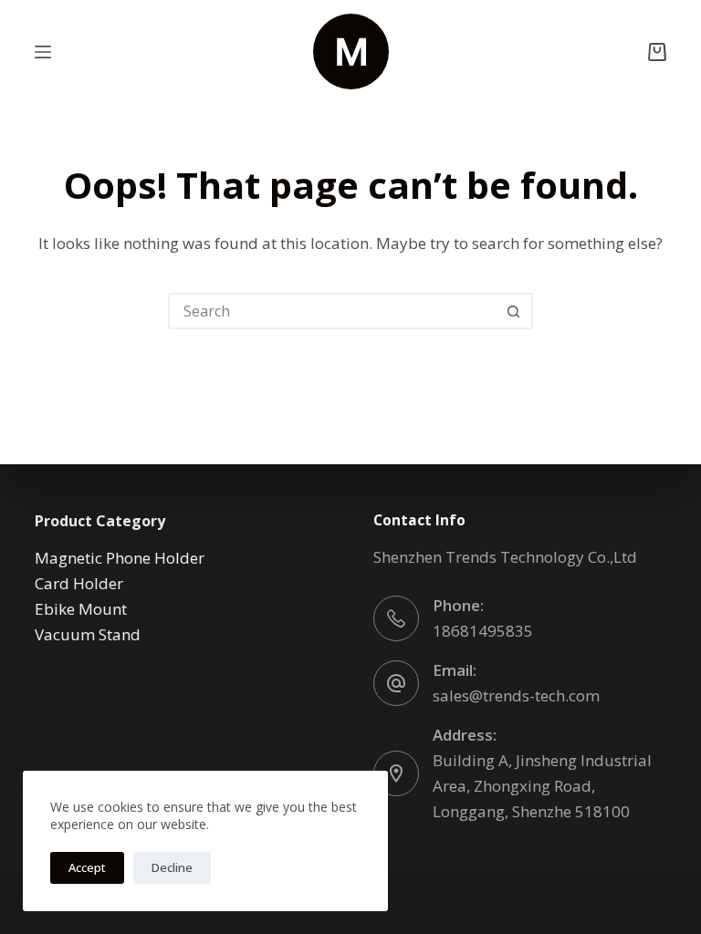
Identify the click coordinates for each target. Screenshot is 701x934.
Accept (87, 867)
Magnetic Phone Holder (119, 557)
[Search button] (513, 311)
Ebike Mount (81, 608)
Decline (172, 867)
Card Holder (79, 583)
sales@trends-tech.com (516, 695)
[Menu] (43, 52)
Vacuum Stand (88, 634)
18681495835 (483, 630)
